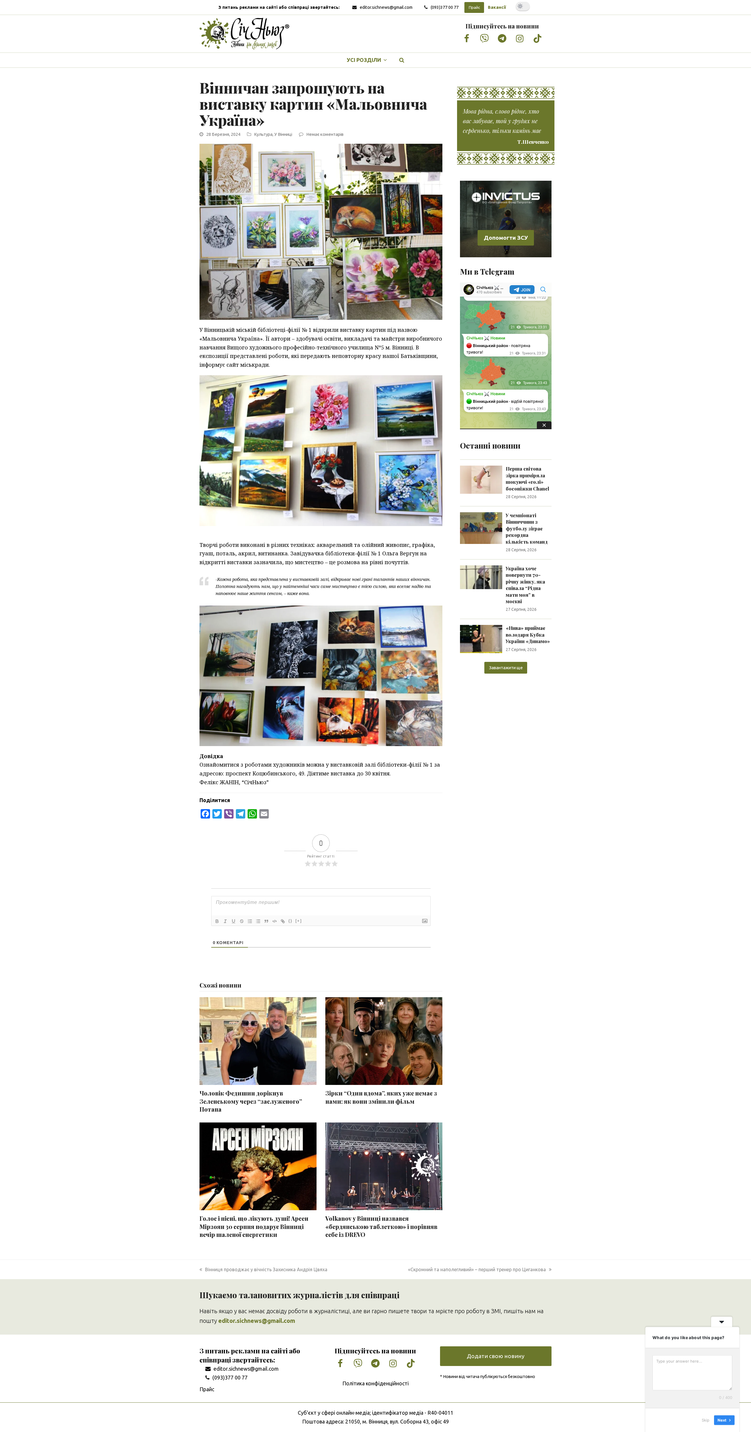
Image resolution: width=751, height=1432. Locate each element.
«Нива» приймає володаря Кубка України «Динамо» (528, 634)
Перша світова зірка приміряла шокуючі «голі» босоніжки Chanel (527, 478)
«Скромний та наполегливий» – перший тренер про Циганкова (477, 1269)
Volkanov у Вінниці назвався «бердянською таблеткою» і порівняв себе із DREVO (381, 1226)
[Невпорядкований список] (258, 921)
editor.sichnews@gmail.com (386, 7)
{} (290, 921)
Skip (705, 1420)
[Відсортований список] (250, 921)
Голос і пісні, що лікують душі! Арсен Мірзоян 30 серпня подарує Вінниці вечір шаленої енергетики (253, 1226)
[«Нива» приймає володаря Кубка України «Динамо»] (481, 638)
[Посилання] (283, 921)
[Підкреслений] (233, 921)
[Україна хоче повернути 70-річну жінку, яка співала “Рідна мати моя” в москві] (481, 576)
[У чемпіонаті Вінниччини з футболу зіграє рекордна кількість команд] (481, 527)
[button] (402, 60)
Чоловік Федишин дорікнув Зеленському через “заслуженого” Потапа (250, 1101)
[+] (298, 921)
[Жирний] (217, 921)
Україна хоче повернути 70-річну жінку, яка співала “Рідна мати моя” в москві (525, 584)
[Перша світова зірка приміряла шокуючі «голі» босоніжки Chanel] (481, 479)
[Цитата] (266, 921)
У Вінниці (283, 134)
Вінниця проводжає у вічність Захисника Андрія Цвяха (266, 1269)
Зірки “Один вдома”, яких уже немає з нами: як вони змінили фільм (381, 1097)
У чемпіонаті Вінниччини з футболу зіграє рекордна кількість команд (527, 528)
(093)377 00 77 (445, 7)
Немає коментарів (325, 134)
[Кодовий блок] (274, 921)
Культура (263, 134)
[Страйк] (242, 921)
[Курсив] (225, 921)
